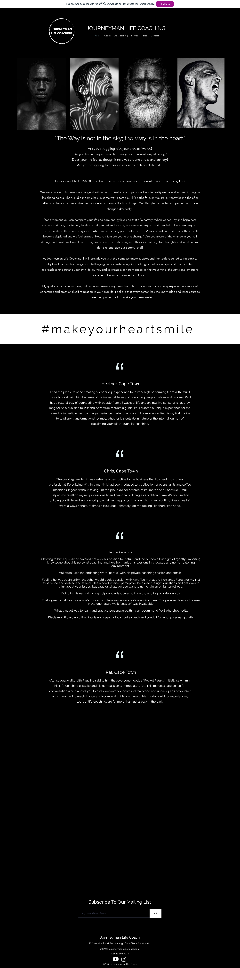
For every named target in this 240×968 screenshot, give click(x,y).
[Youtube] (116, 959)
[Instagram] (124, 959)
